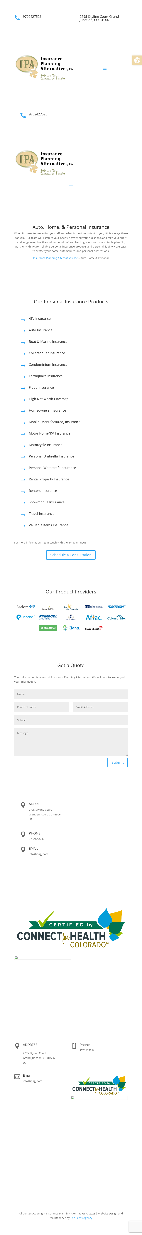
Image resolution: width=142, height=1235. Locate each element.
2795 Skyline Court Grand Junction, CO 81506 (99, 18)
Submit (117, 762)
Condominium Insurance (48, 364)
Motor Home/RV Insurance (49, 433)
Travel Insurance (41, 513)
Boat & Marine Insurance (48, 341)
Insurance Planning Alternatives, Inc (55, 258)
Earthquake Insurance (46, 376)
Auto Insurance (40, 330)
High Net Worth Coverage (48, 399)
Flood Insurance (41, 387)
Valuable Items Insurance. (49, 525)
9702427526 (32, 16)
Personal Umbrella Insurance (51, 456)
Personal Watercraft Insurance (52, 467)
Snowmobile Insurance (47, 502)
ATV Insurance (40, 318)
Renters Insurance (43, 490)
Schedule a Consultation (71, 554)
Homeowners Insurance (47, 410)
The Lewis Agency (81, 1218)
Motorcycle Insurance (45, 444)
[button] (137, 60)
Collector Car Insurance (47, 353)
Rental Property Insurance (49, 479)
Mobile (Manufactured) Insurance (54, 422)
